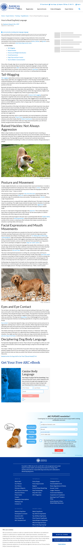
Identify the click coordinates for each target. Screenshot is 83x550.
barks (33, 41)
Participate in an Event (21, 513)
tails (17, 67)
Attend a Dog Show (20, 511)
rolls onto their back (29, 193)
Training (17, 16)
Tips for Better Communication (16, 59)
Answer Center (54, 488)
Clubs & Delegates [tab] (55, 9)
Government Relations (56, 492)
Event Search (45, 4)
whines (37, 41)
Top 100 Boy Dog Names (39, 516)
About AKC (18, 481)
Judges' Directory (55, 490)
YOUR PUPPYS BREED (43, 427)
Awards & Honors (20, 492)
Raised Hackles (12, 50)
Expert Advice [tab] (69, 9)
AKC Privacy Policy (78, 455)
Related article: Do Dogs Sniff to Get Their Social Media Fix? (19, 356)
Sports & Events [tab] (41, 9)
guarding (23, 317)
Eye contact (4, 323)
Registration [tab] (29, 9)
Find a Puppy (53, 4)
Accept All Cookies (62, 534)
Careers (17, 497)
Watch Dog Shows (37, 511)
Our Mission (18, 483)
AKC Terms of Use (70, 440)
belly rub (20, 195)
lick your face (16, 250)
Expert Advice (10, 16)
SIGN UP (58, 450)
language (26, 32)
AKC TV (72, 4)
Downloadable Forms (56, 483)
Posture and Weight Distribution (17, 52)
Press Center (18, 495)
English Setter (46, 216)
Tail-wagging (4, 78)
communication (7, 32)
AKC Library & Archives (21, 490)
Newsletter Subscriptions (22, 499)
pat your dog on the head (8, 335)
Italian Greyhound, (26, 119)
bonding (13, 32)
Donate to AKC (19, 516)
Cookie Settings (62, 544)
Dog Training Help (37, 490)
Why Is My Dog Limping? (39, 525)
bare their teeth (45, 254)
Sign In (78, 4)
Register (61, 4)
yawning (35, 69)
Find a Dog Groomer (38, 483)
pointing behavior (19, 218)
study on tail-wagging (35, 95)
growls (44, 41)
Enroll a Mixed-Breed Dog (39, 488)
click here (64, 453)
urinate (42, 197)
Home (3, 16)
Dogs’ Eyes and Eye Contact (15, 57)
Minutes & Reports (20, 488)
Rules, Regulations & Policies (58, 486)
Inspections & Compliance (57, 495)
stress (38, 187)
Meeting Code (19, 501)
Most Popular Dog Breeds (39, 518)
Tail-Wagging (11, 48)
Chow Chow (18, 117)
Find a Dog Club (19, 518)
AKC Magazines (36, 495)
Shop (66, 4)
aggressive (40, 204)
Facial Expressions (13, 55)
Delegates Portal (54, 481)
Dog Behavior (25, 16)
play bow (32, 210)
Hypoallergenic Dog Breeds (40, 520)
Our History (18, 486)
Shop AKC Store (36, 492)
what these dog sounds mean (23, 43)
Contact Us (18, 504)
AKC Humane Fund (20, 520)
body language (19, 32)
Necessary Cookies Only (61, 540)
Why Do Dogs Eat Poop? (39, 522)
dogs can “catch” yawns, (33, 242)
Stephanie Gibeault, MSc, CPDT (11, 24)
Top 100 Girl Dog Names (39, 513)
